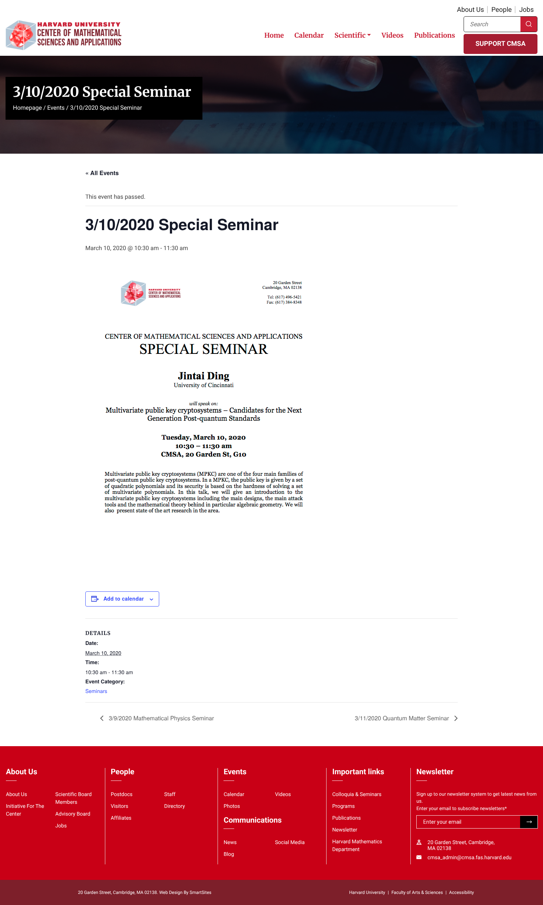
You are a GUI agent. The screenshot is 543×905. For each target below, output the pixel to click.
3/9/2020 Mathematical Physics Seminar (160, 718)
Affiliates (121, 818)
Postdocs (122, 795)
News (229, 843)
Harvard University (367, 892)
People (501, 10)
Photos (231, 806)
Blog (228, 854)
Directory (174, 806)
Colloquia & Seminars (356, 795)
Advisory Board (72, 814)
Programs (343, 806)
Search (528, 24)
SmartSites (200, 892)
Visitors (120, 806)
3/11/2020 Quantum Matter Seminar (403, 718)
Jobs (526, 10)
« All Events (102, 172)
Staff (169, 795)
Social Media (289, 843)
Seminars (96, 690)
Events (56, 107)
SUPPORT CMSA (500, 44)
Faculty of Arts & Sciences (417, 892)
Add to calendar (123, 598)
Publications (434, 35)
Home (274, 35)
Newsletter (344, 830)
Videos (392, 35)
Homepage (27, 107)
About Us (470, 10)
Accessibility (461, 892)
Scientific (349, 35)
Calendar (309, 35)
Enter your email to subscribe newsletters (461, 809)
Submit (528, 822)
